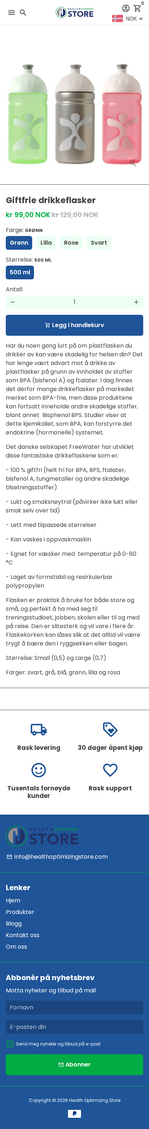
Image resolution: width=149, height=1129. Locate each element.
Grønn (19, 243)
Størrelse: (28, 260)
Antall (14, 289)
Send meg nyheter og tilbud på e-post (58, 1044)
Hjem (13, 900)
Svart (99, 243)
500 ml (20, 272)
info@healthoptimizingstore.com (57, 857)
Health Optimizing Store (94, 1100)
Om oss (16, 947)
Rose (71, 243)
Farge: (24, 230)
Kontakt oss (22, 935)
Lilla (46, 243)
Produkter (20, 912)
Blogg (14, 923)
